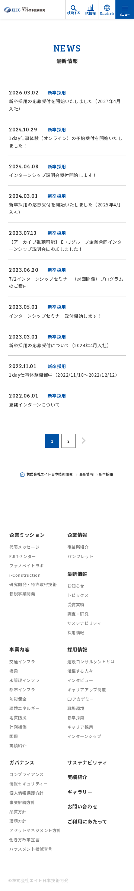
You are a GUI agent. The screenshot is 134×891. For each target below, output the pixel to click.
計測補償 (17, 727)
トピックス (78, 595)
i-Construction (25, 575)
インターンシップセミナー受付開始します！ (56, 315)
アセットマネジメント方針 (35, 830)
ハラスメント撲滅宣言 (30, 849)
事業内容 (19, 649)
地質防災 (17, 717)
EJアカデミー (80, 699)
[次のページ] (83, 440)
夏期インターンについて (34, 404)
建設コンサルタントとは (91, 661)
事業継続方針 (22, 802)
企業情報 (77, 534)
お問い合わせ (82, 806)
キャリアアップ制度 (86, 689)
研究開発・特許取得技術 (33, 584)
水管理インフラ (24, 680)
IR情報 (90, 13)
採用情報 (75, 632)
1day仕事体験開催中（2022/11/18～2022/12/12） (64, 374)
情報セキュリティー (28, 783)
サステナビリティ (84, 623)
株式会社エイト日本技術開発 (49, 474)
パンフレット (80, 556)
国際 (13, 736)
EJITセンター (22, 556)
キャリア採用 (80, 727)
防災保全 (17, 699)
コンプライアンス (26, 774)
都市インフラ (22, 689)
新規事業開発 (22, 593)
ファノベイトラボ (26, 565)
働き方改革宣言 (24, 839)
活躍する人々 (80, 671)
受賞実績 (75, 604)
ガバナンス (22, 762)
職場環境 (75, 708)
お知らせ (75, 586)
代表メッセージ (24, 547)
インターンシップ (84, 736)
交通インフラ (22, 661)
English (107, 13)
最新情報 (86, 474)
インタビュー (80, 680)
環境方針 (17, 821)
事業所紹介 (78, 547)
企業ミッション (27, 534)
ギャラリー (80, 791)
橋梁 (13, 671)
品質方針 (17, 811)
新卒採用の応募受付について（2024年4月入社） (60, 345)
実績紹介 (17, 745)
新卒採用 (57, 92)
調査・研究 (78, 614)
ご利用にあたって (87, 821)
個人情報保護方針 (26, 793)
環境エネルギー (24, 708)
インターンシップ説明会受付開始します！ (53, 175)
